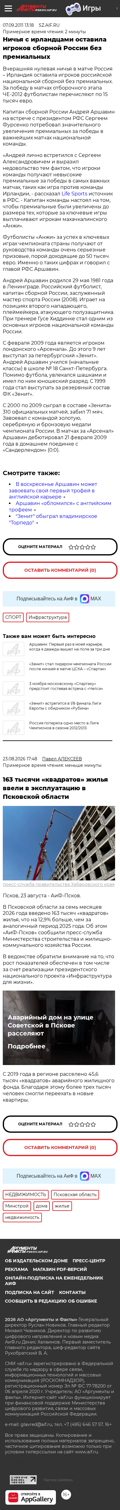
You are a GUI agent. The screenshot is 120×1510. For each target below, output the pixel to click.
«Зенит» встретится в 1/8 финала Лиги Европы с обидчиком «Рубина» (65, 706)
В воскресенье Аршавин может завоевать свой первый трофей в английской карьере (53, 490)
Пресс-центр (89, 1261)
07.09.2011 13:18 (18, 25)
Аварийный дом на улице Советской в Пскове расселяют (51, 1025)
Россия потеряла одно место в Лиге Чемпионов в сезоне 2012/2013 (64, 725)
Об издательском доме (36, 1261)
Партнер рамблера (58, 1480)
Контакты (72, 1292)
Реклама (16, 1269)
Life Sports (74, 194)
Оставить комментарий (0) (60, 570)
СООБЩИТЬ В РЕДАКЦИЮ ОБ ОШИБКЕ (51, 1301)
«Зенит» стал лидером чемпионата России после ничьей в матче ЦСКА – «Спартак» (70, 666)
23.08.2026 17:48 (20, 759)
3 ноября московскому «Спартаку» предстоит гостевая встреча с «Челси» (66, 686)
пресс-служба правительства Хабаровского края (58, 884)
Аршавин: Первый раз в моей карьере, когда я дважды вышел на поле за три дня (69, 646)
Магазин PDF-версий (60, 1269)
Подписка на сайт (29, 1292)
